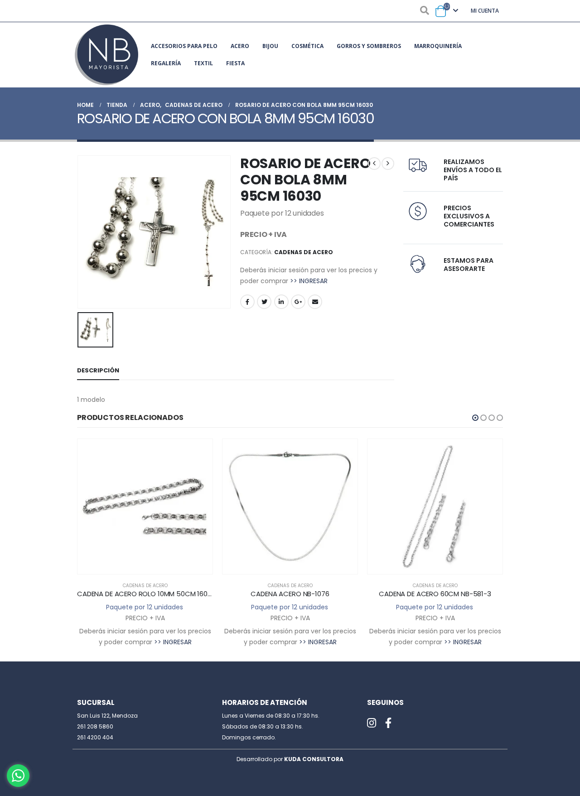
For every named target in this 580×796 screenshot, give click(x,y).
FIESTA (235, 63)
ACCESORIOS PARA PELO (184, 46)
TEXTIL (203, 63)
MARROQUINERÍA (438, 46)
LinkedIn (281, 301)
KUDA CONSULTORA (313, 759)
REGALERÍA (166, 63)
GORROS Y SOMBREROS (369, 46)
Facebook (247, 301)
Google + (298, 301)
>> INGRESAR (309, 280)
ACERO (240, 46)
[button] (475, 417)
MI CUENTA (485, 10)
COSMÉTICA (307, 46)
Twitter (264, 301)
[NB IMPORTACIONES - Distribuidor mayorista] (106, 54)
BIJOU (270, 46)
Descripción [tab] (98, 370)
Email (315, 301)
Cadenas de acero (303, 252)
